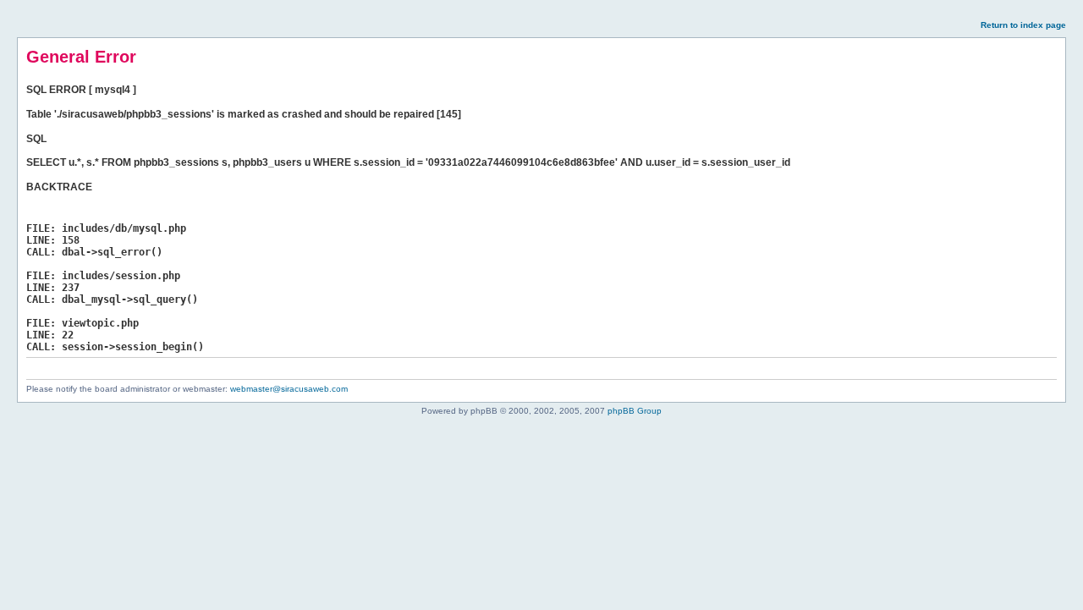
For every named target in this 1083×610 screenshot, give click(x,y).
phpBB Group (634, 410)
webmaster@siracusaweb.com (289, 388)
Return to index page (1023, 25)
